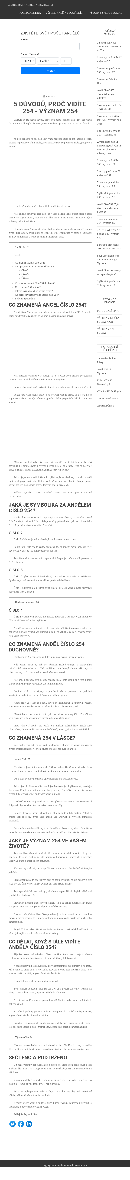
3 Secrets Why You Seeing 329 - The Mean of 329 (109, 46)
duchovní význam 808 (27, 602)
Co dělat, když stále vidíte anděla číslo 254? (37, 294)
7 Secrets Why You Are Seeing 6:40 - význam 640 (109, 234)
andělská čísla (16, 1068)
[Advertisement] (50, 178)
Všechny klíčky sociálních (65, 12)
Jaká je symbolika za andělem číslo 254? (35, 266)
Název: (24, 39)
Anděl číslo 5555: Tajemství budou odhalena (106, 94)
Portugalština (30, 12)
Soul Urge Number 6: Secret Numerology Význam (108, 259)
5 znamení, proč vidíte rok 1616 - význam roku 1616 (109, 120)
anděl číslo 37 (22, 759)
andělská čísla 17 (106, 405)
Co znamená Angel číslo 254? (30, 262)
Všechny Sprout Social (105, 12)
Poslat (50, 71)
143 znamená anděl (107, 398)
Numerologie (51, 97)
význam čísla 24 (23, 1037)
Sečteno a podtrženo (25, 298)
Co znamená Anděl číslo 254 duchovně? (35, 283)
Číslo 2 (25, 270)
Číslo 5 (25, 274)
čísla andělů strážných (109, 391)
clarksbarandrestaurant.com (30, 4)
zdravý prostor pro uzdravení (53, 771)
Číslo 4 (25, 278)
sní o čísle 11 (22, 247)
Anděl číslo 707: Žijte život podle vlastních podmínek (108, 208)
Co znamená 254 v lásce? (28, 287)
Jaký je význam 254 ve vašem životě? (34, 291)
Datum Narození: (30, 54)
